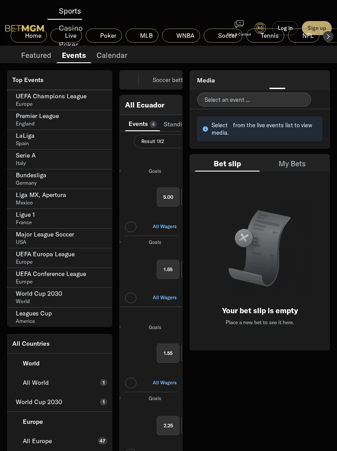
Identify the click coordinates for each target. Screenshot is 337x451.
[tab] (36, 54)
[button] (328, 36)
